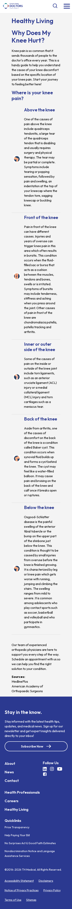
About (10, 763)
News (9, 772)
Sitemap (31, 900)
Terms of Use (13, 900)
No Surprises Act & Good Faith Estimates (30, 843)
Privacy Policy (52, 890)
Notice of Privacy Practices (22, 890)
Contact (12, 780)
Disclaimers (46, 881)
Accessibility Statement (19, 881)
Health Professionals (22, 792)
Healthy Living (16, 809)
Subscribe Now (32, 746)
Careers (11, 801)
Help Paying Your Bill (17, 835)
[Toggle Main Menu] (67, 6)
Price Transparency (17, 827)
